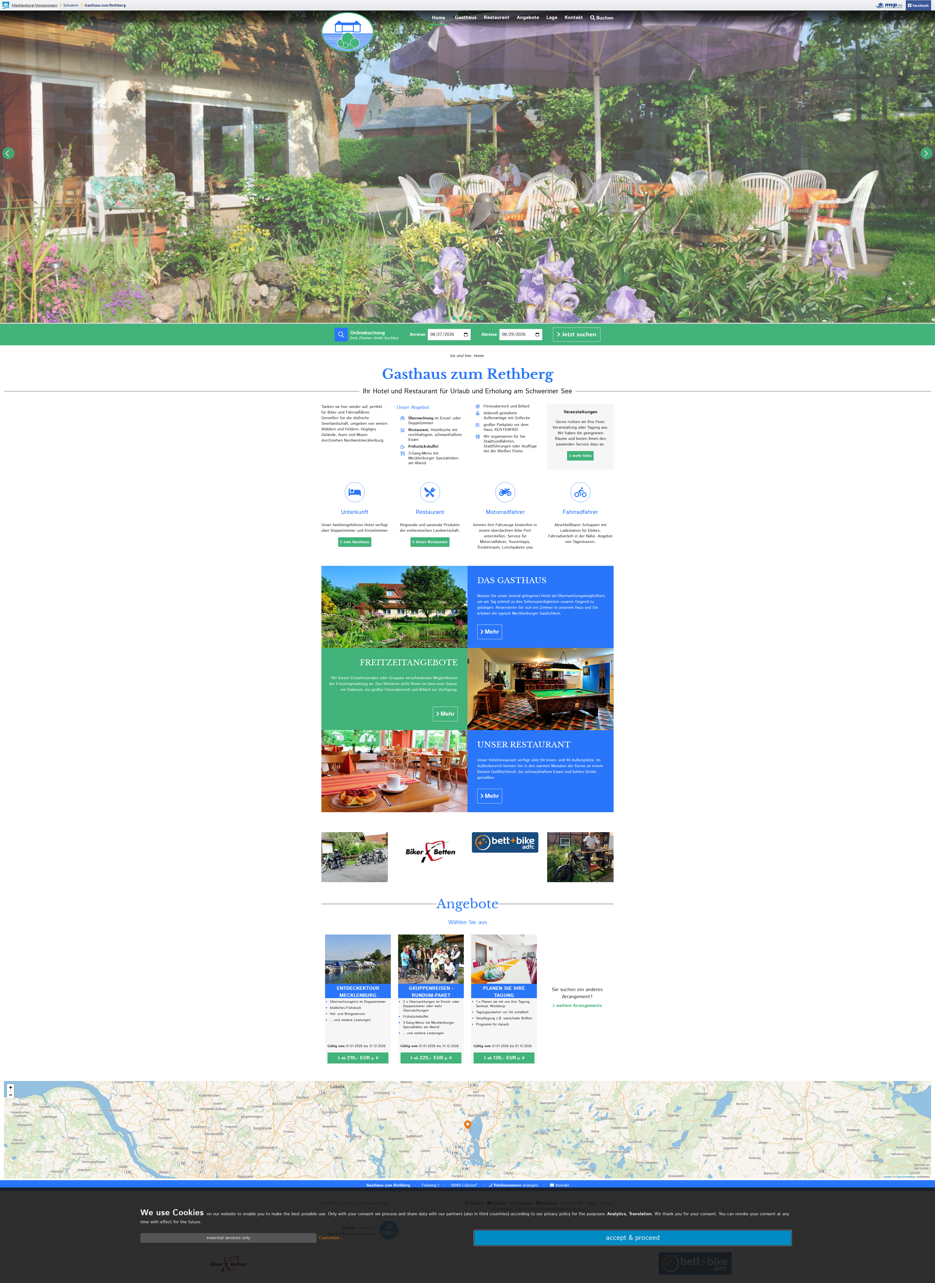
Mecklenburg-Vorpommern (34, 5)
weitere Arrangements (579, 1006)
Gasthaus (466, 17)
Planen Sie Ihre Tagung (504, 992)
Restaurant (496, 17)
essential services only (228, 1238)
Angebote (528, 17)
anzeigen (516, 1185)
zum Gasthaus (356, 542)
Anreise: (418, 334)
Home (438, 17)
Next (926, 153)
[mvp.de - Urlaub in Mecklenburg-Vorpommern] (890, 5)
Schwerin (71, 5)
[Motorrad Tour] (354, 881)
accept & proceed (633, 1238)
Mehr (492, 632)
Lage (551, 17)
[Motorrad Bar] (580, 881)
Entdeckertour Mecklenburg (358, 992)
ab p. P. (359, 1057)
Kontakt (574, 17)
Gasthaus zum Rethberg (105, 5)
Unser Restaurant (432, 542)
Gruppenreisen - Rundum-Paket (431, 992)
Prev (8, 153)
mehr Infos (582, 456)
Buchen (605, 18)
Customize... (331, 1238)
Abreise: (489, 334)
